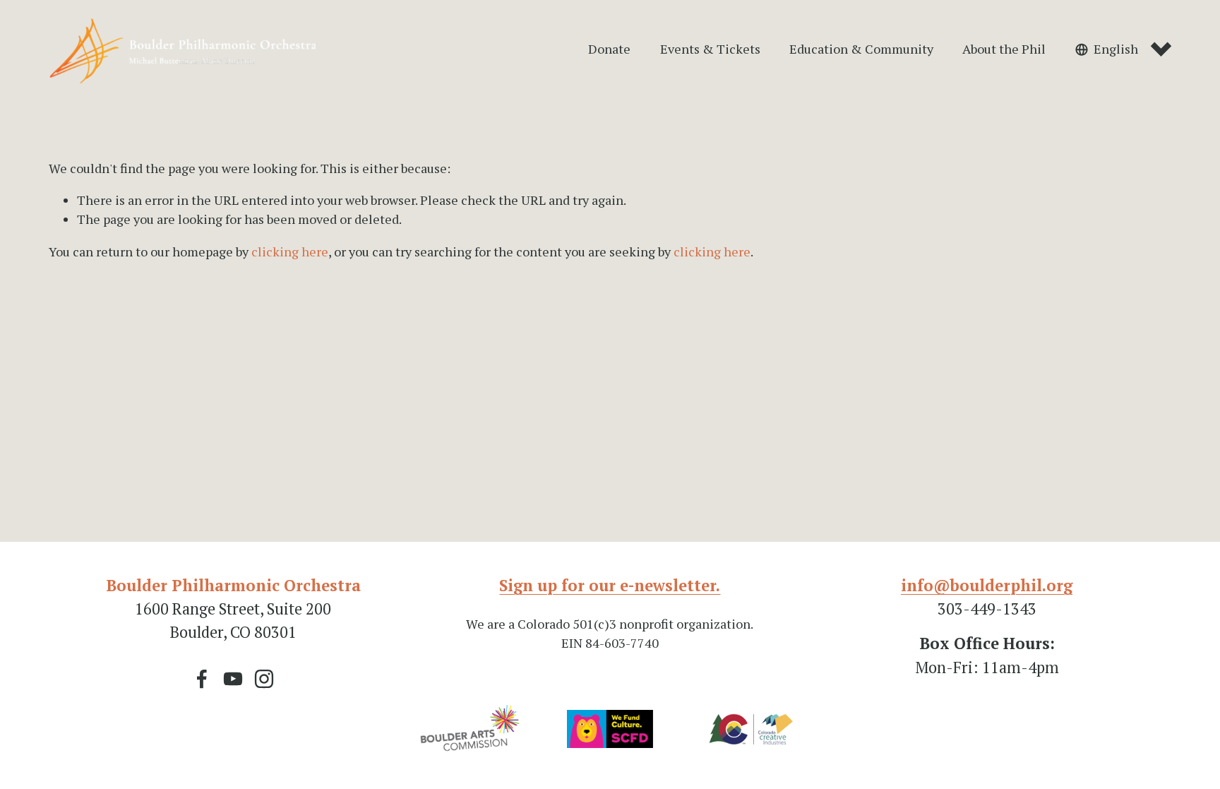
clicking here (289, 251)
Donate (609, 48)
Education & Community (861, 48)
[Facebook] (202, 679)
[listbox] (1123, 49)
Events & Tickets (710, 48)
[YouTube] (233, 679)
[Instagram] (264, 679)
